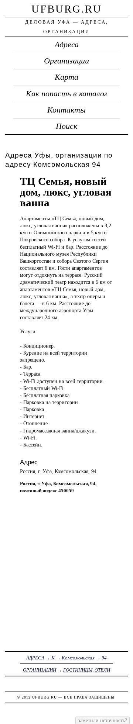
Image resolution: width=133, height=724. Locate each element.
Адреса (67, 44)
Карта (66, 77)
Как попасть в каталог (67, 93)
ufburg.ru (66, 9)
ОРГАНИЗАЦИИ (39, 670)
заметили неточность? (102, 720)
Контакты (66, 110)
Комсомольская (78, 658)
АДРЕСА (35, 658)
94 (104, 658)
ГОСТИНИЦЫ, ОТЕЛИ (86, 670)
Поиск (66, 126)
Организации (66, 60)
